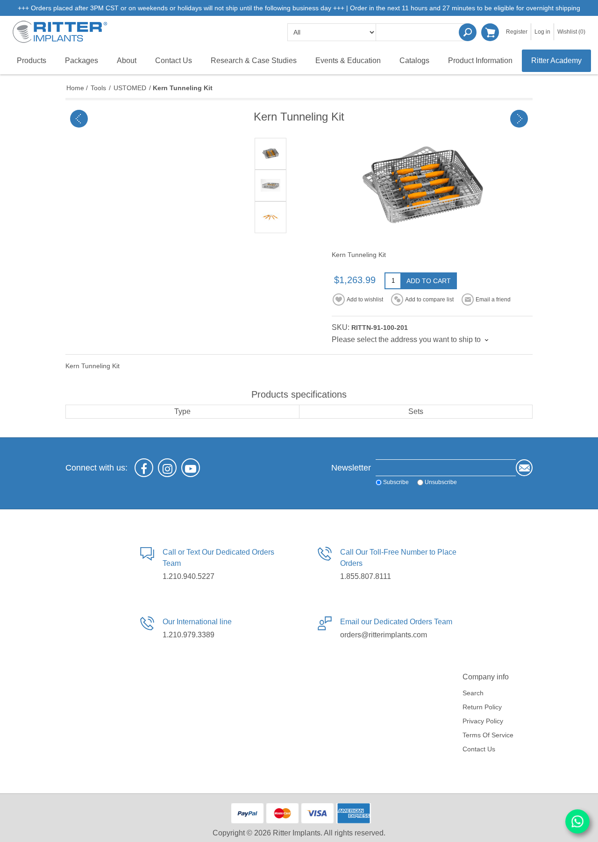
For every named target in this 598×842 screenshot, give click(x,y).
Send (524, 467)
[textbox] (423, 32)
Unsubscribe (441, 482)
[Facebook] (144, 467)
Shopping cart (490, 32)
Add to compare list (429, 299)
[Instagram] (167, 467)
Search (468, 32)
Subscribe (396, 482)
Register (516, 32)
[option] (270, 154)
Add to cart (428, 281)
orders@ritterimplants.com (383, 635)
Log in (542, 32)
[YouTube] (190, 467)
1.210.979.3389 (188, 635)
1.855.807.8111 (365, 576)
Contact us (479, 749)
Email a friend (493, 299)
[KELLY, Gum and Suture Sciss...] (79, 119)
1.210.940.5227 (188, 576)
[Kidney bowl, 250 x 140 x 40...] (519, 119)
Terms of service (488, 735)
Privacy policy (483, 721)
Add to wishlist (365, 299)
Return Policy (482, 707)
